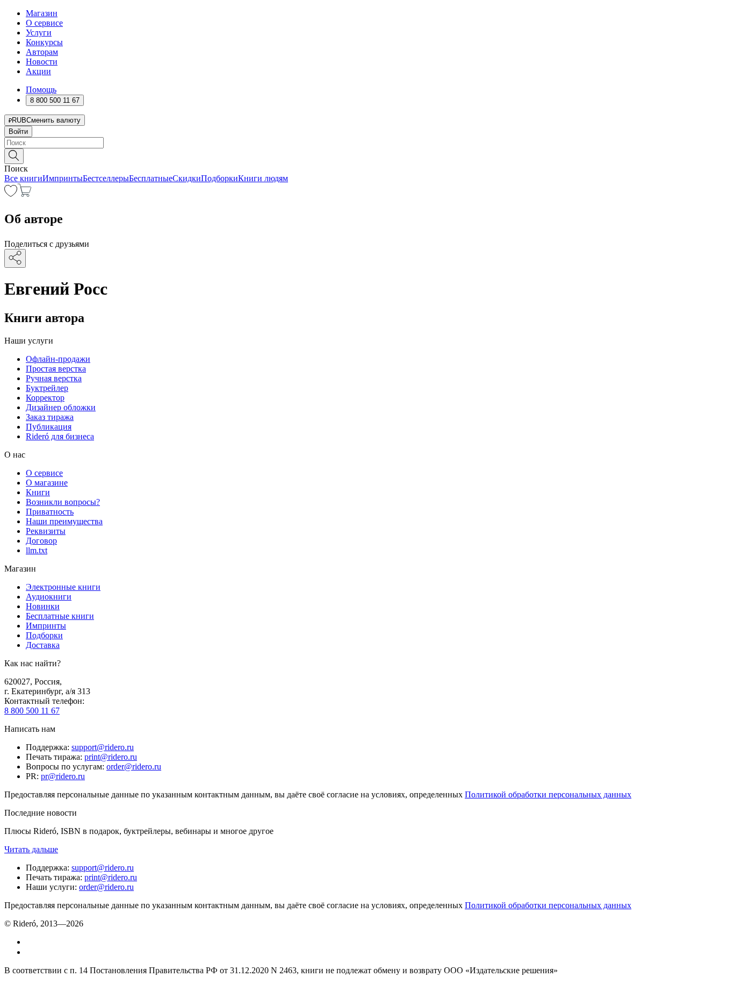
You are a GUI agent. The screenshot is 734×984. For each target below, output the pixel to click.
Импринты (62, 178)
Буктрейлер (47, 388)
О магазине (47, 482)
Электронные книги (63, 586)
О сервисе (44, 22)
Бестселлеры (106, 178)
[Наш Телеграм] (30, 952)
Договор (41, 540)
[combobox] (367, 142)
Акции (38, 71)
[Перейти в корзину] (24, 193)
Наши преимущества (64, 521)
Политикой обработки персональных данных (548, 794)
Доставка (43, 645)
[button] (367, 155)
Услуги (39, 32)
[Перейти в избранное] (10, 193)
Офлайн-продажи (58, 358)
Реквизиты (46, 531)
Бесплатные (150, 178)
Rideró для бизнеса (60, 436)
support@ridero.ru (102, 747)
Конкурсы (44, 42)
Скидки (186, 178)
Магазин (41, 13)
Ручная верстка (54, 378)
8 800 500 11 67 (32, 710)
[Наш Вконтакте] (31, 941)
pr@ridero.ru (63, 776)
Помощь (41, 89)
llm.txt (36, 550)
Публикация (48, 426)
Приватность (50, 511)
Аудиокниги (48, 596)
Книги (38, 492)
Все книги (23, 178)
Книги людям (263, 178)
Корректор (45, 397)
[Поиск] (14, 156)
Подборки (219, 178)
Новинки (43, 606)
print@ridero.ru (110, 756)
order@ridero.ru (133, 766)
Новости (41, 61)
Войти (18, 131)
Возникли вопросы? (63, 502)
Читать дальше (31, 849)
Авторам (42, 51)
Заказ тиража (50, 417)
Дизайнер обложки (61, 407)
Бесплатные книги (60, 616)
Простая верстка (56, 368)
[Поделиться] (15, 258)
